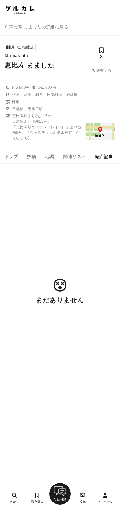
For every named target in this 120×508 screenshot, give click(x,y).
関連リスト (74, 156)
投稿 (31, 156)
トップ (11, 156)
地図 (49, 156)
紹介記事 (104, 156)
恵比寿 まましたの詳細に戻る (38, 26)
